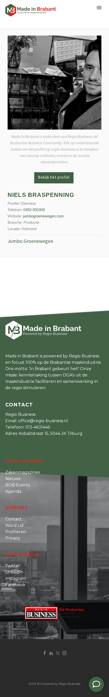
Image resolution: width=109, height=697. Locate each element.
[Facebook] (45, 653)
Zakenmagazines (22, 472)
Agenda (13, 491)
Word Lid (14, 525)
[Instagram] (64, 653)
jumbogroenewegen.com (43, 216)
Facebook (15, 584)
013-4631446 (37, 427)
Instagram (15, 578)
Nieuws (12, 478)
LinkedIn (14, 572)
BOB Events (17, 485)
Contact (13, 519)
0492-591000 (34, 210)
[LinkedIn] (51, 653)
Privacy (12, 538)
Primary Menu (99, 7)
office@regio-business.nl (43, 420)
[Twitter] (58, 653)
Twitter (12, 565)
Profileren (15, 531)
